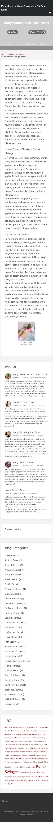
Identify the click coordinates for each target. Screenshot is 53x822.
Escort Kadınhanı (43, 727)
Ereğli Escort (11, 618)
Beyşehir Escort (13, 575)
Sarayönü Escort (13, 675)
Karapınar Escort (13, 651)
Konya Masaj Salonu (41, 758)
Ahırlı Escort (11, 555)
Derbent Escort (13, 598)
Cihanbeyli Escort (14, 589)
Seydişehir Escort (14, 685)
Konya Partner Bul (15, 767)
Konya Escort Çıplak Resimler (29, 751)
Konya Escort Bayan (16, 44)
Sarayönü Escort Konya (41, 780)
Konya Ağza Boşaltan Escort (27, 432)
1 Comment (39, 435)
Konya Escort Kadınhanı (34, 738)
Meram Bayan (21, 777)
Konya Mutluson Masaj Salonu (27, 762)
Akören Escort (12, 560)
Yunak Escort (11, 704)
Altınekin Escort (13, 570)
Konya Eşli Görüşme (35, 755)
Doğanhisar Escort (14, 608)
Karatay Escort (12, 656)
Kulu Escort (11, 666)
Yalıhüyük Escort (13, 699)
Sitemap (5, 801)
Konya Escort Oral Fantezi (30, 744)
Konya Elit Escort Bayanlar (13, 734)
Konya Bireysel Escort (24, 402)
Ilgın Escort (10, 642)
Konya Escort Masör (15, 744)
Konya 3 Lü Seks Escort (27, 731)
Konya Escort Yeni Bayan (40, 748)
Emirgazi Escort (12, 613)
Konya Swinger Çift (25, 772)
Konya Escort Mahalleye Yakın (28, 741)
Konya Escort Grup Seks (18, 738)
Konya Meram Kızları (11, 762)
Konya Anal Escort (40, 731)
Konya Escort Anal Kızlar (29, 734)
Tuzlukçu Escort (13, 694)
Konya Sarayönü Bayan (28, 767)
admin (14, 32)
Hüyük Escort (12, 637)
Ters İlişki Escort (10, 784)
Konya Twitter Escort (38, 772)
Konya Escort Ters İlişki (24, 748)
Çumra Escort (12, 594)
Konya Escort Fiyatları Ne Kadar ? (30, 374)
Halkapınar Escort (14, 632)
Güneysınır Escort (14, 622)
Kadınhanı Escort (13, 646)
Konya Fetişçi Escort (17, 758)
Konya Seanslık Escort (24, 462)
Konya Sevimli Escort (15, 490)
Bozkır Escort (11, 579)
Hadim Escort (12, 627)
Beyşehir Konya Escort (30, 727)
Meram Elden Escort (32, 777)
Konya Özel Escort (10, 777)
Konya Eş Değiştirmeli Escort (19, 755)
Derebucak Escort (14, 603)
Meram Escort (12, 670)
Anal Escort (8, 727)
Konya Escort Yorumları (12, 751)
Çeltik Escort (11, 584)
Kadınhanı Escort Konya (12, 731)
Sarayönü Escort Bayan (26, 780)
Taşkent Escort (12, 690)
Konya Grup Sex (29, 758)
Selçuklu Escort (12, 680)
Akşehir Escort (12, 565)
